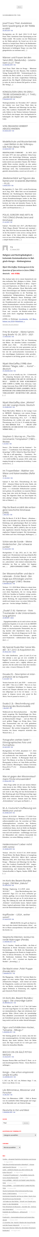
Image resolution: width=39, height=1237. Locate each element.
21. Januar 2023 (15, 249)
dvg (12, 30)
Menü (19, 7)
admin (12, 617)
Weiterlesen (20, 321)
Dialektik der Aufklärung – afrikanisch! (15, 1212)
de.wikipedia (24, 319)
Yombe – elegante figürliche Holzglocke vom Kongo (19, 1159)
